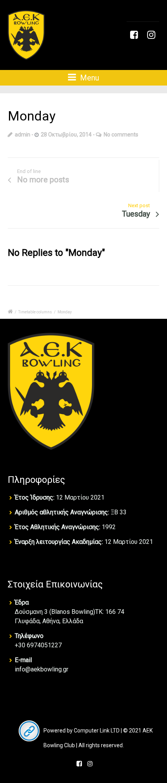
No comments (121, 134)
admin (22, 134)
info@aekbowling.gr (41, 669)
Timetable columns (35, 312)
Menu (88, 77)
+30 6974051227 (38, 645)
